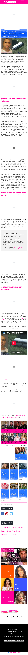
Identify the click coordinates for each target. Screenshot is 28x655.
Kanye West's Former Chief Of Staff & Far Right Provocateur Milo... (7, 430)
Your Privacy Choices (15, 652)
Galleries (23, 617)
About (9, 629)
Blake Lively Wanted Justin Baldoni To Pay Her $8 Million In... (20, 442)
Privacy (10, 631)
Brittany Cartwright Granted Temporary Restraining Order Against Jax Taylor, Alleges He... (20, 430)
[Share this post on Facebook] (2, 514)
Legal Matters (6, 528)
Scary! (9, 531)
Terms (15, 631)
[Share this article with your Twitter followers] (11, 514)
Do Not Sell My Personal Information (14, 640)
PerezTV (15, 617)
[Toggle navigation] (22, 1)
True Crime (16, 531)
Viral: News (12, 534)
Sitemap (20, 631)
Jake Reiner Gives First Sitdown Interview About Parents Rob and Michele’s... (7, 442)
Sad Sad (20, 528)
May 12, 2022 (18, 248)
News (14, 528)
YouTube (18, 415)
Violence (4, 534)
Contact (10, 633)
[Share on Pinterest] (6, 514)
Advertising (15, 629)
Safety (3, 531)
